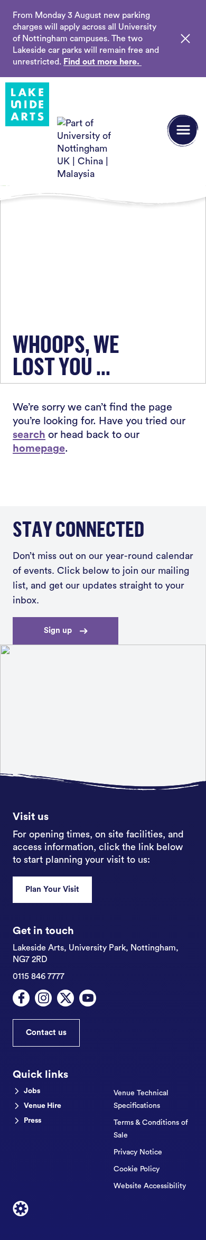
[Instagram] (43, 998)
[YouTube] (87, 998)
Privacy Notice (138, 1152)
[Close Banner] (185, 38)
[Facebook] (21, 998)
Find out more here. (102, 62)
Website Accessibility (150, 1186)
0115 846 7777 (38, 976)
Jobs (32, 1091)
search (29, 435)
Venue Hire (42, 1106)
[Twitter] (65, 998)
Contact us (46, 1033)
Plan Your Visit (52, 889)
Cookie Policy (137, 1169)
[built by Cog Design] (21, 1209)
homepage (39, 448)
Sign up (58, 631)
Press (32, 1120)
